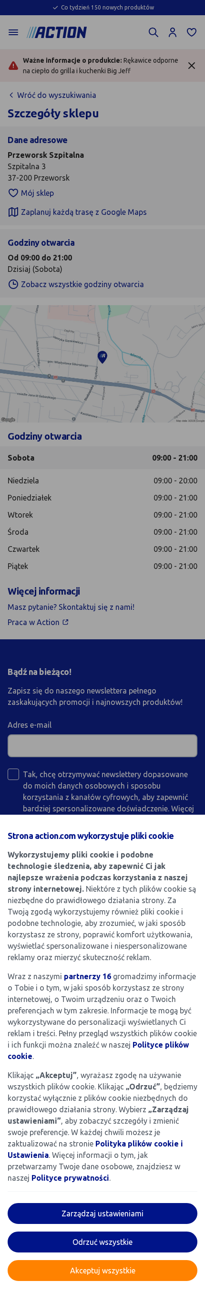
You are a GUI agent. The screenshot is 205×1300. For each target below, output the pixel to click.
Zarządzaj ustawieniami (103, 1213)
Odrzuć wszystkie (102, 1242)
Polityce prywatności (70, 1178)
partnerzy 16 (87, 976)
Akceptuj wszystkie (102, 1270)
